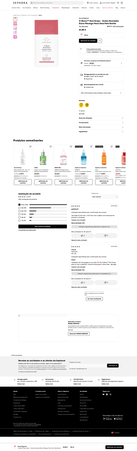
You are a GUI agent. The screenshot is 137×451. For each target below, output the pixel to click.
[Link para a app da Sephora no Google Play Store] (108, 418)
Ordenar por (94, 193)
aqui (35, 423)
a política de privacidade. (59, 369)
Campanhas (38, 424)
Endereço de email (74, 362)
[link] (42, 226)
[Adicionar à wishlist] (30, 146)
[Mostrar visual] (15, 19)
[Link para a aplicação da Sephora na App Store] (118, 418)
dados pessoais (41, 369)
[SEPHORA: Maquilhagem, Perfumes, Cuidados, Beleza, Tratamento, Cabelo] (20, 3)
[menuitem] (92, 3)
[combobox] (105, 197)
